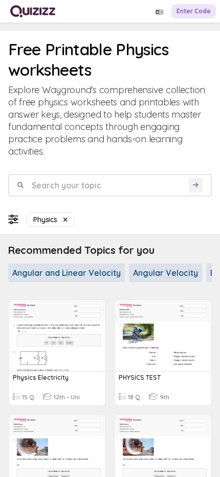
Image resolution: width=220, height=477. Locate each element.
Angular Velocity (165, 273)
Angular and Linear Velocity (66, 273)
